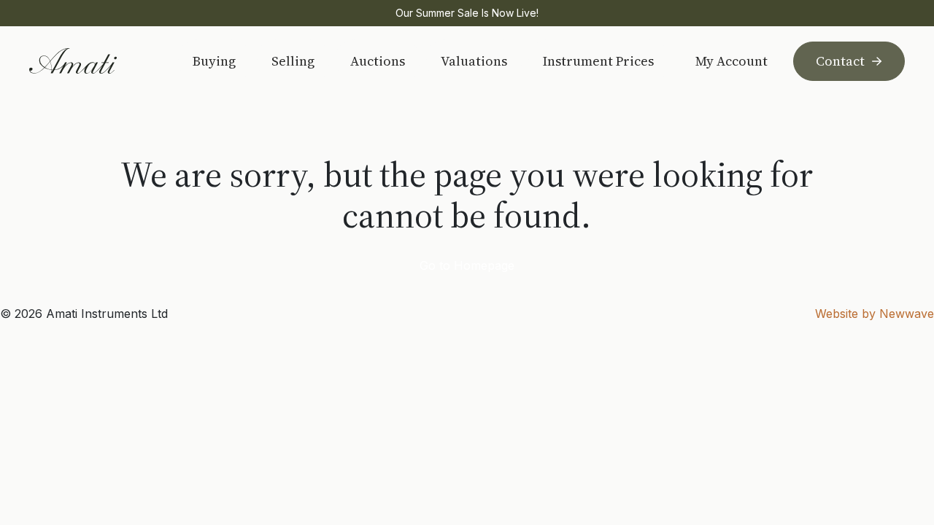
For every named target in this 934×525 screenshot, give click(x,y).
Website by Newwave (874, 313)
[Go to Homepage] (92, 61)
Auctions (377, 61)
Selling (292, 61)
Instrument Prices (598, 61)
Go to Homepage (467, 265)
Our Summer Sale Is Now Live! (467, 13)
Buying (214, 61)
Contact (840, 61)
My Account (731, 61)
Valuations (474, 61)
